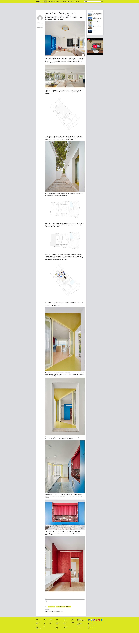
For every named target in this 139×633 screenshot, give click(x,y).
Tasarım (37, 627)
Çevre (36, 620)
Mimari (57, 624)
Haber (45, 1)
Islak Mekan (65, 624)
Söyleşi (60, 1)
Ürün (64, 619)
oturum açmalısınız (59, 611)
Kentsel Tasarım (58, 622)
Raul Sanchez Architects (60, 606)
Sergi (44, 623)
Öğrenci (50, 622)
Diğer (50, 623)
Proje (55, 1)
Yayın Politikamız (79, 623)
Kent (36, 624)
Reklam (78, 624)
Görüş (64, 1)
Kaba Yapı (65, 627)
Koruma (57, 623)
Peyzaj (57, 628)
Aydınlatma (65, 620)
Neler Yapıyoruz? (76, 1)
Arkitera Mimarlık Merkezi (81, 620)
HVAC (64, 623)
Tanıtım (57, 1)
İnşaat (37, 623)
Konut (54, 606)
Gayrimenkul (37, 622)
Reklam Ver (92, 623)
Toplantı (45, 624)
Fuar (44, 622)
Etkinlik (48, 1)
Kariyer (66, 1)
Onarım (57, 627)
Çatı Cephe (65, 622)
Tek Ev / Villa (68, 606)
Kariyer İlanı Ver (92, 625)
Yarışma (51, 1)
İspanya (50, 606)
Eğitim (45, 620)
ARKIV (72, 1)
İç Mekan (57, 620)
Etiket (69, 1)
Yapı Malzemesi (38, 628)
